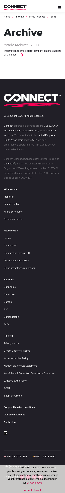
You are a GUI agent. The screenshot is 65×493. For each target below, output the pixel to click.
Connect (8, 125)
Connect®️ (10, 163)
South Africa (10, 140)
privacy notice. (34, 482)
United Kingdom (46, 135)
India (20, 140)
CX (53, 125)
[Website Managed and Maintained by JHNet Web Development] (32, 433)
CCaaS (47, 125)
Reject (37, 490)
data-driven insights (32, 130)
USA (34, 140)
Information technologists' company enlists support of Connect (32, 52)
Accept (28, 490)
